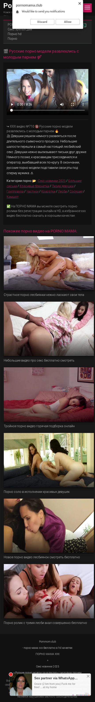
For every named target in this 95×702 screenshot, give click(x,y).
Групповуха (15, 191)
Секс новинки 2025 (52, 181)
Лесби (62, 191)
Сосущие (76, 191)
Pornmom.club (47, 641)
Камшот (13, 197)
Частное (32, 191)
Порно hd (14, 34)
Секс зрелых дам (20, 29)
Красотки (48, 191)
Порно (12, 38)
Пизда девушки (63, 186)
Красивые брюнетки (34, 186)
